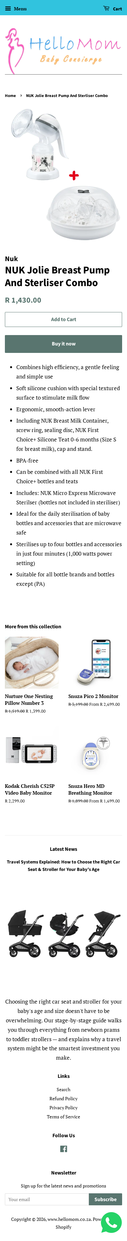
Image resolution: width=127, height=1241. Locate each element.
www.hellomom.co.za (69, 1219)
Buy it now (64, 343)
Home (10, 96)
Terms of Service (63, 1117)
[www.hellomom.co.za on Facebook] (63, 1150)
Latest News (63, 849)
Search (63, 1089)
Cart (117, 9)
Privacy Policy (63, 1107)
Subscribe (105, 1199)
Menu (20, 9)
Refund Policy (63, 1098)
